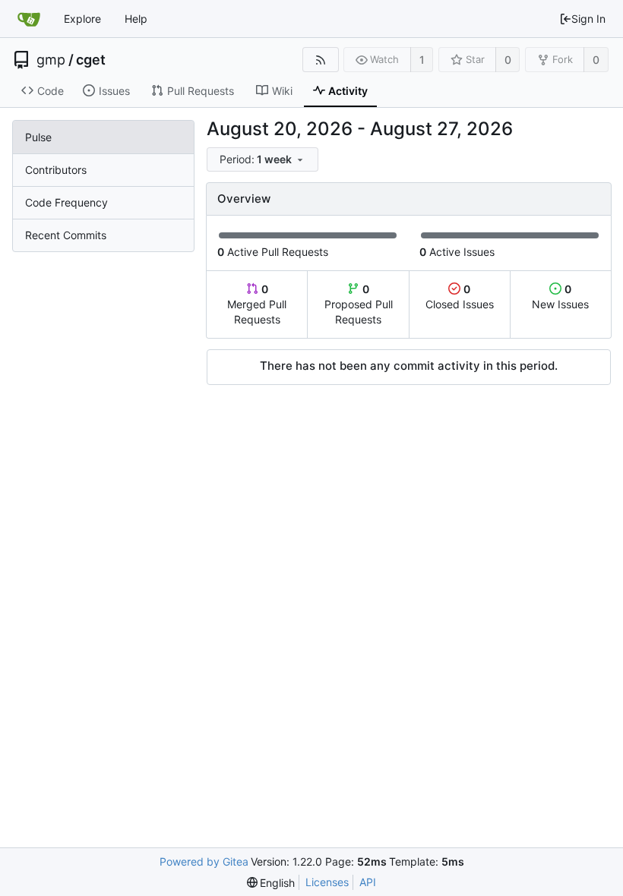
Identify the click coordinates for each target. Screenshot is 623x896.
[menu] (264, 159)
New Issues (560, 296)
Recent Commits (65, 235)
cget (91, 60)
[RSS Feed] (320, 59)
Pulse (38, 137)
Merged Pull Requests (256, 304)
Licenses (327, 881)
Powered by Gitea (204, 861)
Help (136, 18)
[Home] (29, 19)
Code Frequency (66, 202)
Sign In (588, 18)
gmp (50, 60)
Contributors (56, 169)
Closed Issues (459, 296)
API (367, 881)
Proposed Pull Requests (358, 304)
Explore (82, 18)
